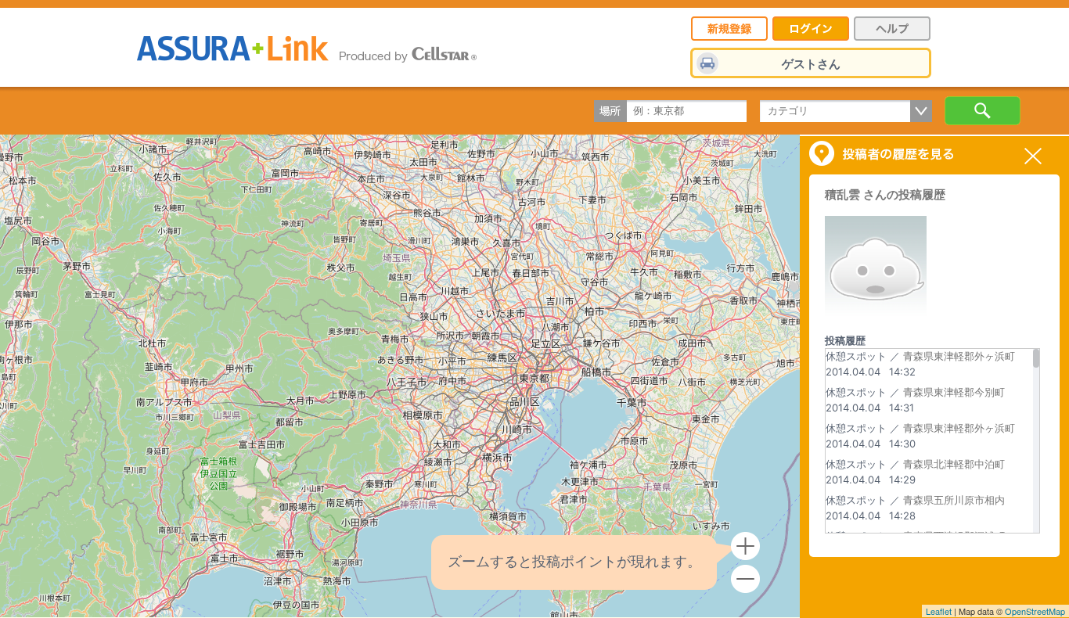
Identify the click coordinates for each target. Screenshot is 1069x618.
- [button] (745, 579)
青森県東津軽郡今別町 (954, 392)
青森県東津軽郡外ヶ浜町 (959, 356)
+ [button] (745, 546)
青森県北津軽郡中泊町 (954, 464)
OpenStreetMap (1035, 611)
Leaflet (939, 611)
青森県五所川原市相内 (954, 500)
